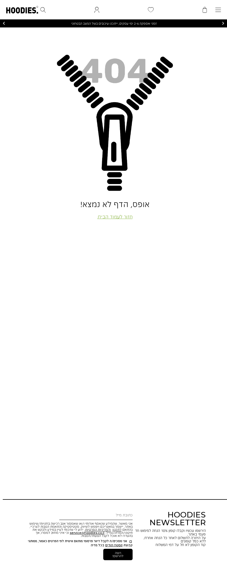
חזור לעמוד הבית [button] (115, 216)
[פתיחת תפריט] (218, 10)
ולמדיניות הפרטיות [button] (98, 529)
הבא (223, 23)
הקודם (4, 23)
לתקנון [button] (117, 529)
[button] (22, 8)
